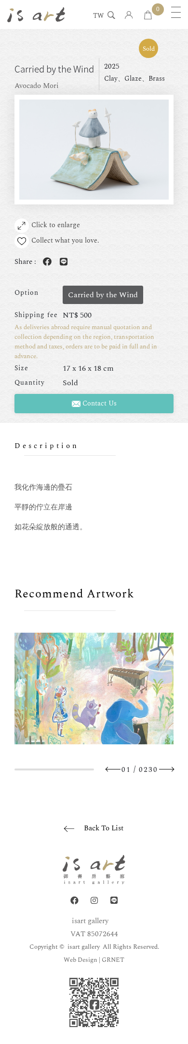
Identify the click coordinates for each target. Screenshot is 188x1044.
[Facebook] (74, 901)
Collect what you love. (65, 240)
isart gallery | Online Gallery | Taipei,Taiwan (36, 14)
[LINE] (114, 901)
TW (98, 16)
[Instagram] (94, 901)
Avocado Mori (36, 85)
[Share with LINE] (61, 262)
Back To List (103, 828)
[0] (148, 16)
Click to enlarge (55, 225)
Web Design (80, 960)
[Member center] (129, 15)
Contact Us (99, 403)
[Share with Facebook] (45, 262)
